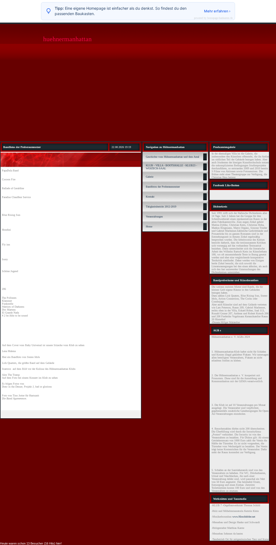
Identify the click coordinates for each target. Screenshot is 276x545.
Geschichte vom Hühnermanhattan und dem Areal (172, 156)
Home (149, 226)
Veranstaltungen (154, 216)
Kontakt (150, 196)
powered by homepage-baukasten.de (213, 18)
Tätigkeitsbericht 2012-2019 (161, 206)
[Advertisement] (138, 101)
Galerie (149, 176)
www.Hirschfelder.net (243, 516)
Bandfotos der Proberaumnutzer (163, 186)
